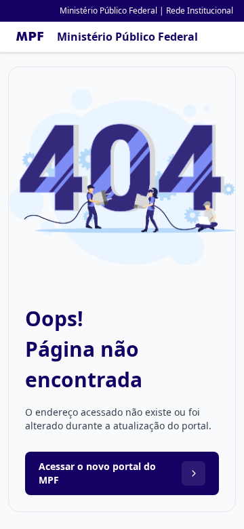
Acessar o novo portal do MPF (97, 473)
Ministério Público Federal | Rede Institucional (146, 10)
